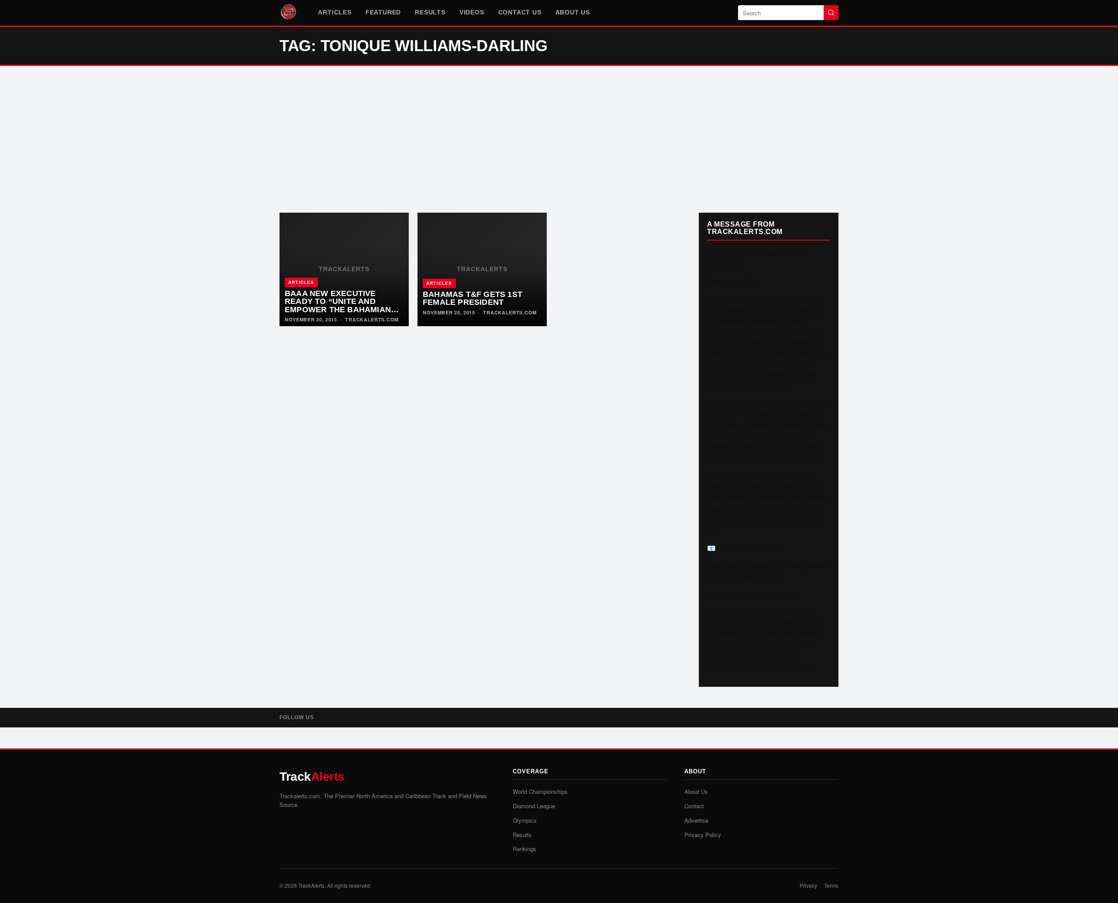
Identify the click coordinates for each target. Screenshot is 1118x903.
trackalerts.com (372, 319)
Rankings (524, 848)
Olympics (525, 820)
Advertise (696, 820)
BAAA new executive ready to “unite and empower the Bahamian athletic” (338, 305)
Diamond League (534, 806)
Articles (334, 12)
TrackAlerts (311, 885)
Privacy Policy (702, 835)
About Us (573, 12)
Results (430, 12)
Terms (831, 885)
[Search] (831, 12)
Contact (694, 806)
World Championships (540, 791)
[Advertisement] (559, 139)
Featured (383, 12)
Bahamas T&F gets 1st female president (472, 298)
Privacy (808, 885)
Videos (471, 12)
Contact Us (520, 12)
